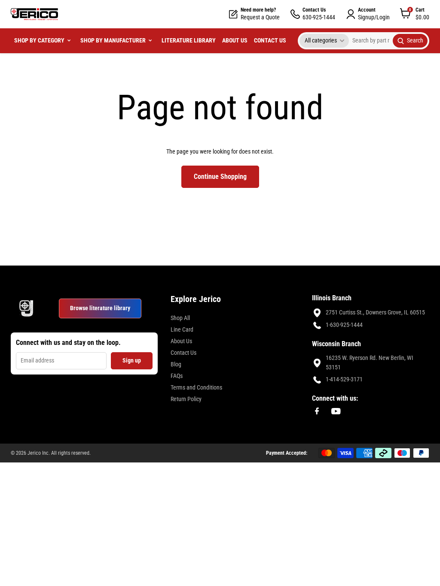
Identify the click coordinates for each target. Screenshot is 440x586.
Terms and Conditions (196, 387)
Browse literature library (100, 308)
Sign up (131, 360)
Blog (176, 364)
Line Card (182, 329)
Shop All (180, 317)
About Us (181, 341)
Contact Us (183, 352)
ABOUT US (235, 40)
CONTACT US (270, 40)
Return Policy (186, 399)
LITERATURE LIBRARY (189, 40)
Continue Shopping (220, 176)
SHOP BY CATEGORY (39, 40)
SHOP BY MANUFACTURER (113, 40)
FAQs (177, 375)
